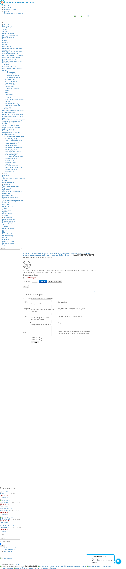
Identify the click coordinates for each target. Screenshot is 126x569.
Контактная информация (48, 568)
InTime (17, 564)
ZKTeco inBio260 (5, 510)
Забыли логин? (9, 550)
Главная (25, 253)
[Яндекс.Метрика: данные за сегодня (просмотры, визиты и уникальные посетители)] (6, 558)
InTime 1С (3, 494)
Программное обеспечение (43, 253)
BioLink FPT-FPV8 (6, 527)
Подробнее (4, 497)
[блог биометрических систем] (84, 18)
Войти (2, 546)
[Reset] (21, 248)
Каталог (31, 253)
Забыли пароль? (10, 548)
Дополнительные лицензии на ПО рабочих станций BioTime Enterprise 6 (48, 255)
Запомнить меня (5, 541)
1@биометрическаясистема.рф (75, 566)
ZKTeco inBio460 (5, 519)
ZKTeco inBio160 (5, 502)
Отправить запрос (6, 568)
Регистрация (8, 551)
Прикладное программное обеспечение (66, 253)
